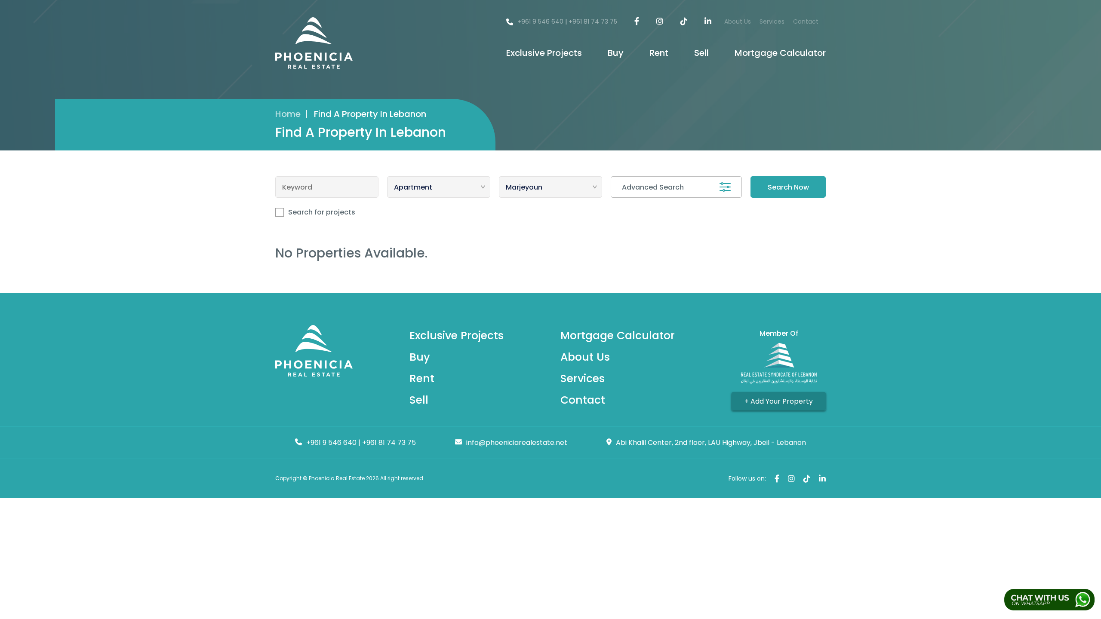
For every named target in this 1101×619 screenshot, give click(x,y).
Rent (658, 53)
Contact (805, 21)
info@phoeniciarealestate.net (516, 442)
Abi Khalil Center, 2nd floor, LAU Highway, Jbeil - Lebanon (711, 442)
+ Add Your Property (778, 401)
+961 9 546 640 (540, 21)
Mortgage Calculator (780, 53)
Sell (701, 53)
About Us (737, 21)
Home (288, 114)
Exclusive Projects (544, 53)
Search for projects (321, 212)
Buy (616, 53)
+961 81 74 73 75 (593, 21)
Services (772, 21)
